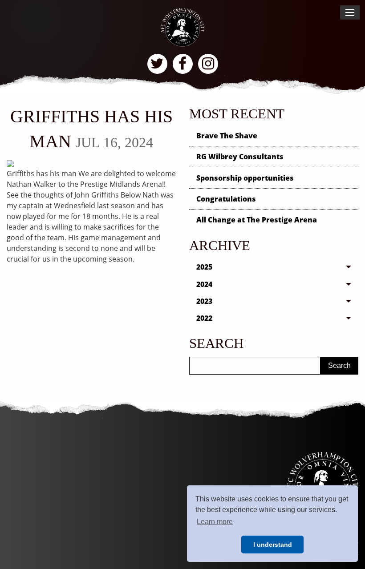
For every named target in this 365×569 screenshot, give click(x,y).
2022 (204, 318)
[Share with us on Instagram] (208, 64)
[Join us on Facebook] (183, 64)
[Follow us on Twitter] (157, 64)
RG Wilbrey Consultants (240, 156)
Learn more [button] (215, 521)
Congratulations (226, 199)
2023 (204, 301)
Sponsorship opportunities (245, 178)
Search (339, 365)
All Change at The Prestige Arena (256, 220)
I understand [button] (272, 544)
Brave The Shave (226, 136)
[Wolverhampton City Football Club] (182, 26)
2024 (204, 284)
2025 (204, 267)
